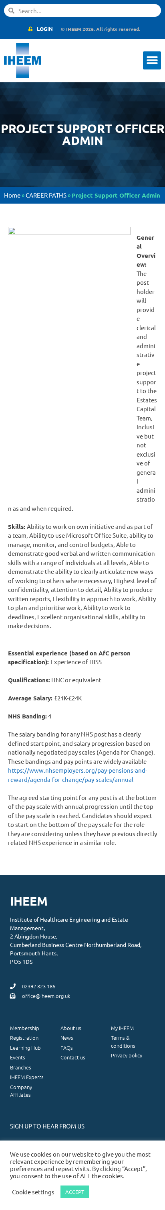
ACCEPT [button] (74, 1191)
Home (12, 195)
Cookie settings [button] (33, 1192)
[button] (152, 60)
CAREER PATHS (46, 195)
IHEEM (29, 901)
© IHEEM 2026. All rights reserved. (100, 29)
